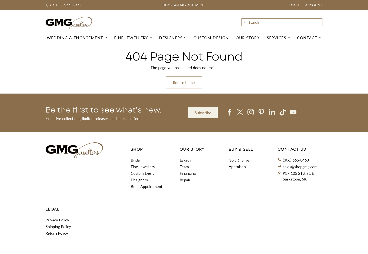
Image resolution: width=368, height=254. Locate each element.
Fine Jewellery (143, 166)
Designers (139, 180)
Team (184, 166)
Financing (188, 173)
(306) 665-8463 (296, 160)
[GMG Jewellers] (69, 23)
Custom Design (144, 173)
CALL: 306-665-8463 (65, 5)
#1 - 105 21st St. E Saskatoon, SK (298, 176)
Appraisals (237, 166)
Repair (185, 180)
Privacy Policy (57, 220)
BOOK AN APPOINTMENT (184, 5)
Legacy (185, 160)
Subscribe (203, 112)
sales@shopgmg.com (300, 166)
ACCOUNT (313, 5)
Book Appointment (146, 186)
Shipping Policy (58, 226)
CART (295, 5)
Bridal (136, 160)
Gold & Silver (240, 160)
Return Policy (57, 233)
